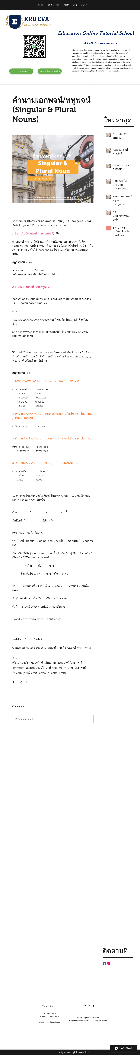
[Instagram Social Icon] (108, 963)
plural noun (58, 673)
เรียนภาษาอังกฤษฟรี (57, 663)
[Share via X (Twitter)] (20, 682)
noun (62, 668)
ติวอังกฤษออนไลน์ (36, 668)
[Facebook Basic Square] (104, 963)
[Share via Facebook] (13, 682)
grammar (18, 668)
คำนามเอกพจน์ (77, 668)
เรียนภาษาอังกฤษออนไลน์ (27, 663)
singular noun (40, 673)
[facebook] (95, 82)
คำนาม (53, 668)
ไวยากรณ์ (76, 663)
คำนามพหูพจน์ (21, 673)
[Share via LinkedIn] (27, 682)
